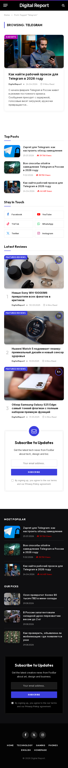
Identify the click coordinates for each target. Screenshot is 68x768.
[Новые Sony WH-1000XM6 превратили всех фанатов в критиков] (34, 271)
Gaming (40, 745)
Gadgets (11, 37)
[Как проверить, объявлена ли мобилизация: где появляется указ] (12, 637)
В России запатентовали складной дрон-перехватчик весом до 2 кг (42, 616)
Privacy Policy (32, 484)
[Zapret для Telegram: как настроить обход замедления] (12, 151)
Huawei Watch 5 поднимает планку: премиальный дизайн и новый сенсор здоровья (38, 352)
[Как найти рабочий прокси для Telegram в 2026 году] (34, 51)
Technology (25, 745)
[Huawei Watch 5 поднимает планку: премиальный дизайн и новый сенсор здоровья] (34, 327)
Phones (53, 745)
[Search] (63, 5)
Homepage (40, 750)
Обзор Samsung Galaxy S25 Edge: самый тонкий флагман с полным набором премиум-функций (35, 408)
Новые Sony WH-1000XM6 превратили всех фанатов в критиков (31, 296)
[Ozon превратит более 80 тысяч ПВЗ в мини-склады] (12, 599)
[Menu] (5, 5)
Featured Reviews (16, 257)
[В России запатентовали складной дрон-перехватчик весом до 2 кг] (12, 616)
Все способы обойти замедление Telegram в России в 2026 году (43, 167)
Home (10, 745)
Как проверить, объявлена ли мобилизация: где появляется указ (42, 636)
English (26, 750)
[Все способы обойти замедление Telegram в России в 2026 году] (12, 167)
